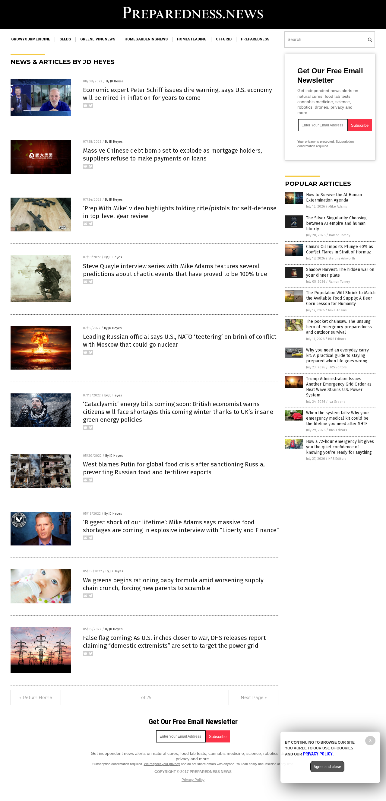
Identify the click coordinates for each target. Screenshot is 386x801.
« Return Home (35, 697)
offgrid (224, 39)
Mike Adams (337, 206)
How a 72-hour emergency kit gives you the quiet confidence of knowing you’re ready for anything (340, 447)
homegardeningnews (146, 39)
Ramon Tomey (339, 235)
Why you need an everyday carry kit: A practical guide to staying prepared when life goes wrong (337, 356)
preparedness (255, 39)
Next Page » (254, 697)
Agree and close (327, 766)
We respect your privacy (162, 764)
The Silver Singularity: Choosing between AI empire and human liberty (336, 223)
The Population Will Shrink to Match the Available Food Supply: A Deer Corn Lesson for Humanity (340, 298)
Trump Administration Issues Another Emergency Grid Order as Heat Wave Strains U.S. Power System (339, 387)
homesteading (192, 39)
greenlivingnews (97, 39)
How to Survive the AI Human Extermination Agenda (334, 197)
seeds (65, 39)
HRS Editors (337, 339)
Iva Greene (337, 402)
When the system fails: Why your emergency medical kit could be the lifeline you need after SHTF (337, 418)
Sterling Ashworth (341, 258)
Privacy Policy (193, 780)
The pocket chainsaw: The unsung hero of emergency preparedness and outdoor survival (339, 327)
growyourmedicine (30, 39)
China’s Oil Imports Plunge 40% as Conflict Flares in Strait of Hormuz (339, 249)
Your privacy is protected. (316, 141)
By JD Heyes (114, 81)
